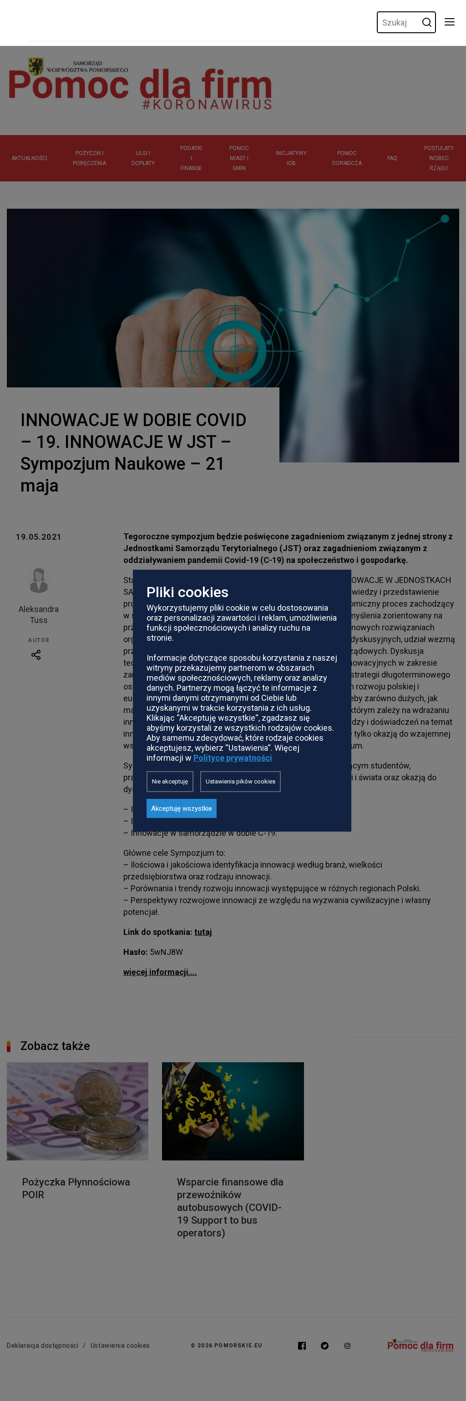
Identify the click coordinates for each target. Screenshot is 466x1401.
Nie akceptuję (170, 781)
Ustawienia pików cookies (240, 781)
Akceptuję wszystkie (181, 808)
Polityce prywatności (232, 758)
